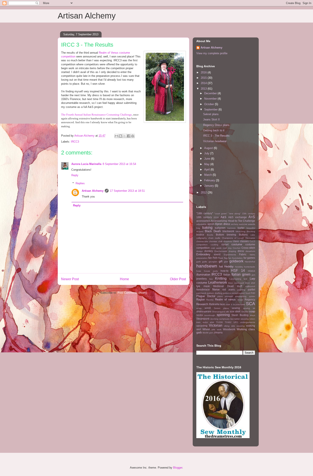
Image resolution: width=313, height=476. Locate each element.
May (207, 164)
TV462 (228, 322)
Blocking (251, 231)
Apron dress (222, 224)
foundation (237, 258)
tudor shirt (208, 322)
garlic (204, 261)
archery (234, 224)
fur (245, 257)
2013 (204, 88)
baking (207, 227)
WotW (205, 333)
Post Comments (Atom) (132, 292)
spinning (223, 315)
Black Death (213, 231)
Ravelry (210, 300)
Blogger (177, 467)
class (236, 241)
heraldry (239, 267)
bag (198, 228)
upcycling (201, 325)
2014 (204, 83)
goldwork (236, 261)
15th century (248, 213)
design (199, 251)
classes (244, 241)
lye (198, 286)
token (252, 319)
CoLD (252, 241)
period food (244, 293)
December (211, 93)
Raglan (200, 299)
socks (199, 315)
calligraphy (201, 238)
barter (241, 227)
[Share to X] (124, 136)
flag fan (227, 258)
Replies (80, 183)
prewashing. (241, 296)
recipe (240, 300)
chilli (220, 241)
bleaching (240, 231)
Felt (215, 257)
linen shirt (250, 283)
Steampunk (203, 318)
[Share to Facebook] (128, 136)
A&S (223, 217)
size (232, 311)
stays (252, 315)
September (211, 109)
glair (226, 261)
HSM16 (251, 271)
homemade (249, 267)
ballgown (220, 227)
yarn (211, 333)
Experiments (230, 254)
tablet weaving (241, 319)
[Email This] (116, 136)
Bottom (220, 234)
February (210, 180)
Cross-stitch (248, 247)
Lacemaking (235, 279)
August (209, 148)
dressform (250, 251)
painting (241, 290)
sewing (236, 308)
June (207, 158)
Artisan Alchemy (87, 15)
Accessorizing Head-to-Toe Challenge (233, 220)
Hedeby (229, 266)
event (217, 254)
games (251, 257)
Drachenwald (220, 251)
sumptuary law (226, 319)
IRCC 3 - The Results (216, 135)
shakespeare (203, 311)
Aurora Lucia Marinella (86, 164)
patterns (227, 293)
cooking (214, 244)
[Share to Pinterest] (133, 136)
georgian (213, 261)
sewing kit (249, 308)
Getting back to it (213, 130)
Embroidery (203, 254)
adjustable (201, 224)
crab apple (216, 248)
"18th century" (204, 213)
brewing (231, 234)
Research (202, 304)
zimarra (218, 332)
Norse (216, 289)
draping (232, 251)
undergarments (247, 322)
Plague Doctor (205, 296)
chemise (213, 241)
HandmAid (250, 261)
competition (202, 244)
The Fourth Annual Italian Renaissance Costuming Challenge (96, 114)
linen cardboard (236, 283)
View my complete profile (211, 53)
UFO (236, 322)
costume (236, 244)
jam (253, 275)
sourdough (209, 315)
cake (252, 235)
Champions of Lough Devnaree (238, 238)
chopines (227, 241)
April (207, 169)
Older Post (178, 279)
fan (210, 257)
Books (210, 235)
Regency (250, 299)
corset (224, 244)
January (209, 185)
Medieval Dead (223, 286)
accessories (203, 220)
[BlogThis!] (120, 136)
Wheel (206, 329)
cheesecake (202, 241)
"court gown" (220, 213)
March (208, 174)
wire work (216, 329)
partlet (251, 289)
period (235, 293)
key (211, 279)
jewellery (201, 278)
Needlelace (203, 289)
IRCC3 (75, 141)
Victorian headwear (215, 141)
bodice (200, 234)
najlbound (250, 286)
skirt (237, 311)
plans (220, 296)
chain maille (214, 238)
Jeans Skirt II (211, 119)
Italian (226, 274)
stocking (214, 319)
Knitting (221, 278)
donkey (208, 251)
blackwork (228, 231)
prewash (229, 296)
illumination (203, 274)
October (209, 104)
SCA (250, 303)
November (211, 98)
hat (221, 266)
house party (211, 271)
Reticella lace (217, 304)
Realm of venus (225, 299)
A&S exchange (237, 217)
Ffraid (220, 258)
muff (239, 286)
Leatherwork (217, 282)
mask (207, 286)
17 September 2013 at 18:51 (127, 190)
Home (124, 279)
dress (241, 251)
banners (231, 228)
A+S (251, 217)
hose (198, 271)
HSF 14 (238, 270)
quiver (252, 296)
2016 (204, 72)
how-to (224, 270)
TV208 (219, 322)
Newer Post (70, 279)
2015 (204, 77)
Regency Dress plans (216, 125)
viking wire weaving (234, 326)
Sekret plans (211, 114)
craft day (227, 248)
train (198, 322)
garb (198, 261)
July (207, 153)
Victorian (215, 325)
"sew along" (234, 213)
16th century (204, 217)
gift (221, 261)
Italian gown (240, 274)
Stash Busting (239, 315)
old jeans (228, 289)
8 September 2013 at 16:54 (119, 164)
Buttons (243, 234)
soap (252, 311)
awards (251, 224)
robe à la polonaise (235, 304)
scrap (199, 308)
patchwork (201, 293)
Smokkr (244, 311)
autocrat (243, 224)
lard (245, 279)
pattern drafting (214, 293)
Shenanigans (218, 311)
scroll (208, 308)
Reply (74, 175)
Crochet (236, 248)
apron (210, 224)
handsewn (206, 265)
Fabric (242, 254)
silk (227, 311)
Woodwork (229, 329)
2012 (204, 192)
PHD (253, 293)
